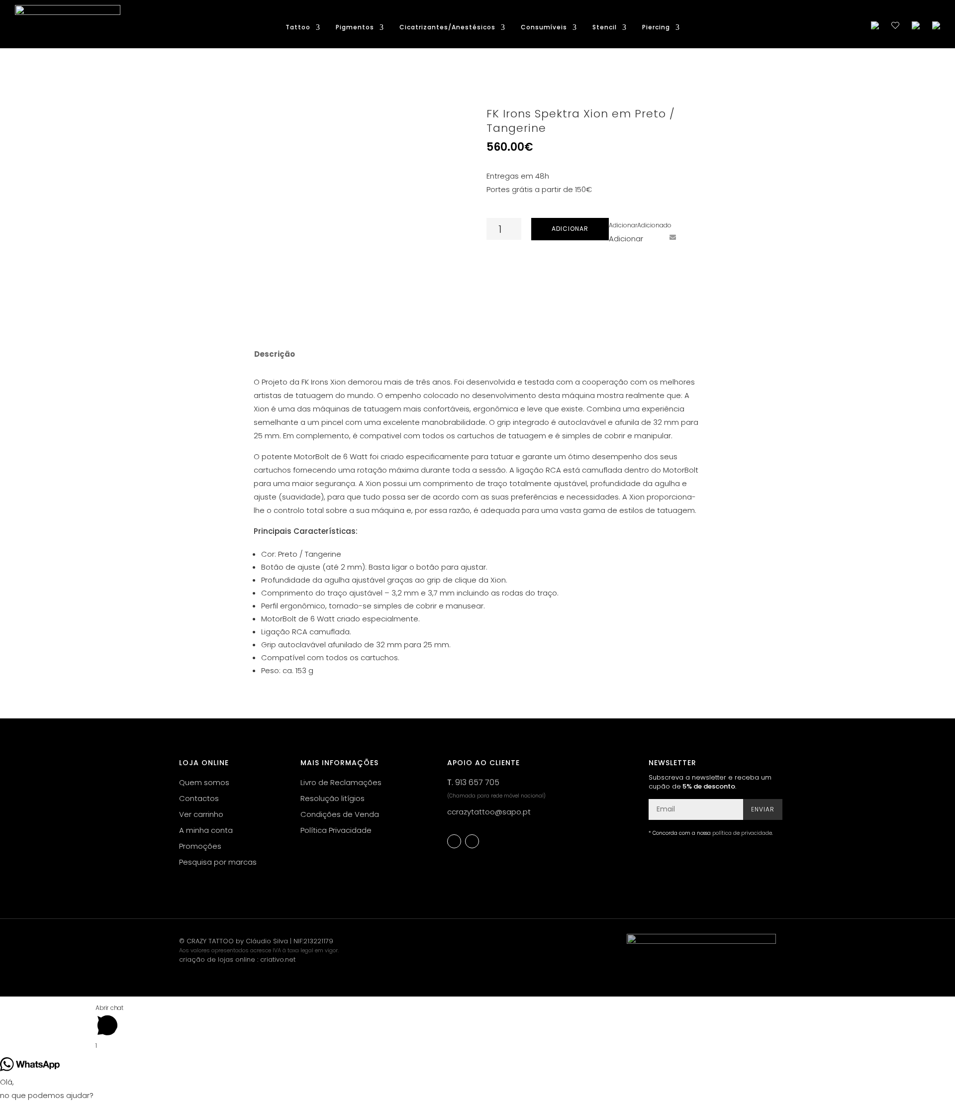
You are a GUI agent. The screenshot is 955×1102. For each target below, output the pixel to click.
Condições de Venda (339, 814)
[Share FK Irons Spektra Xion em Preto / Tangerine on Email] (672, 236)
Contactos (199, 798)
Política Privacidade (336, 830)
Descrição (274, 354)
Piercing (656, 27)
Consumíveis (544, 27)
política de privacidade (742, 833)
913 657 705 (477, 782)
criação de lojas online (217, 959)
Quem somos (204, 782)
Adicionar (570, 228)
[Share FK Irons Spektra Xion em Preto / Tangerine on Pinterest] (654, 236)
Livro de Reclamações (341, 782)
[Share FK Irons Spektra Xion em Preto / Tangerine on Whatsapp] (690, 236)
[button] (640, 225)
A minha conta (206, 830)
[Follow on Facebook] (454, 841)
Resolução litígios (332, 798)
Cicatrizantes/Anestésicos (447, 27)
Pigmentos (355, 27)
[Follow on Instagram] (472, 841)
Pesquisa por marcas (218, 862)
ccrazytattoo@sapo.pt (489, 811)
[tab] (274, 354)
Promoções (200, 846)
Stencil (604, 27)
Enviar (762, 809)
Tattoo (298, 27)
